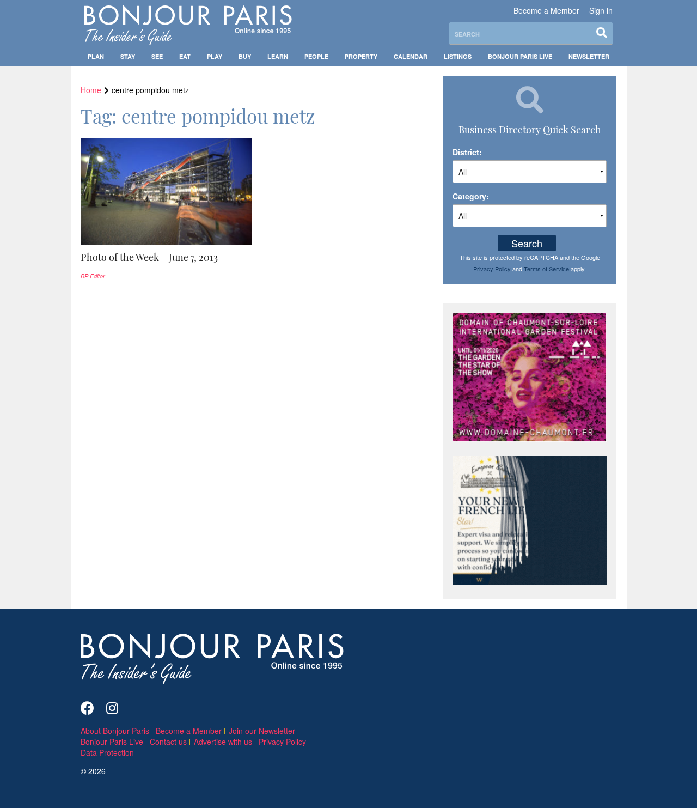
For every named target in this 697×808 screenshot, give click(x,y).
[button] (166, 257)
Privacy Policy (492, 268)
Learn (277, 56)
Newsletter (588, 56)
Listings (458, 56)
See (157, 56)
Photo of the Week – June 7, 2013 (149, 257)
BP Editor (93, 276)
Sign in (601, 10)
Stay (127, 56)
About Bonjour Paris (115, 730)
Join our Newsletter (262, 730)
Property (361, 56)
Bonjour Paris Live (520, 56)
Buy (245, 56)
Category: (471, 196)
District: (467, 152)
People (316, 56)
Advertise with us (223, 741)
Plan (96, 56)
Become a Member (546, 10)
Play (214, 56)
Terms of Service (546, 268)
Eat (185, 56)
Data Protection (107, 752)
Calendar (410, 56)
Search (526, 243)
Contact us (168, 741)
